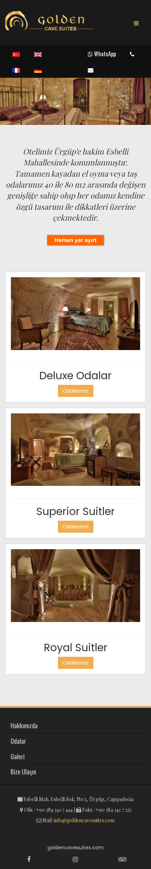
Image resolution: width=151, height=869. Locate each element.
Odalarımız (76, 390)
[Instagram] (75, 859)
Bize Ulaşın (23, 771)
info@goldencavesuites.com (84, 820)
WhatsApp (104, 54)
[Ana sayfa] (49, 21)
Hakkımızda (24, 725)
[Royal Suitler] (75, 587)
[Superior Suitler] (75, 451)
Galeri (18, 756)
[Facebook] (28, 859)
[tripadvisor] (122, 859)
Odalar (18, 741)
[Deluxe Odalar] (75, 315)
